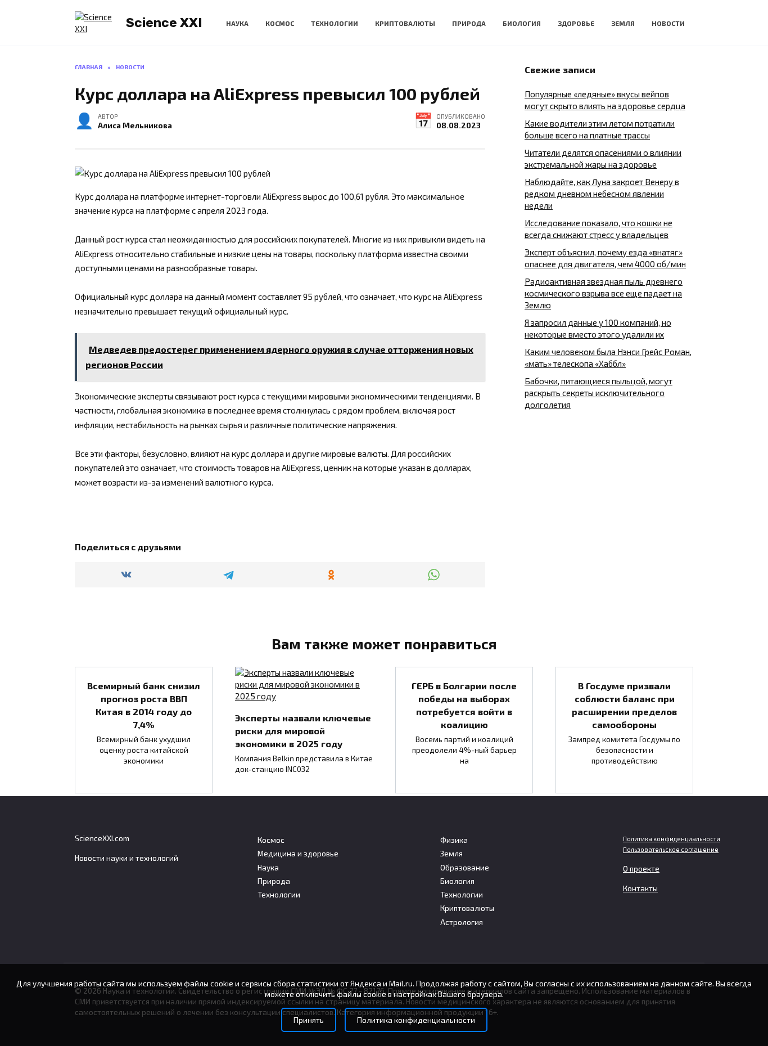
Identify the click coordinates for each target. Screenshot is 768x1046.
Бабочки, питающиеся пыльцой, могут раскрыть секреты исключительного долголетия (598, 393)
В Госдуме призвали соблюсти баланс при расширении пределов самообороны (624, 704)
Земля (623, 23)
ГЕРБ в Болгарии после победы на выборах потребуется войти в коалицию (464, 704)
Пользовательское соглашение (671, 849)
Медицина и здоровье (297, 853)
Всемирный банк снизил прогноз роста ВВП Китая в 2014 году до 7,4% (143, 704)
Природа (469, 23)
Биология (522, 23)
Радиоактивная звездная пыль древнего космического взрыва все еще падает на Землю (604, 293)
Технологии (334, 23)
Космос (279, 23)
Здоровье (576, 23)
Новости (668, 23)
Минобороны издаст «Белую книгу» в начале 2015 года (144, 856)
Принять (308, 1020)
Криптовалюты (405, 23)
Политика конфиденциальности (671, 838)
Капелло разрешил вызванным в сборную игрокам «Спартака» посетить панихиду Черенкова (464, 860)
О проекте (641, 868)
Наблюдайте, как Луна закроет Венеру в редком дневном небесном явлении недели (602, 193)
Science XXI (164, 22)
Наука (237, 23)
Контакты (640, 888)
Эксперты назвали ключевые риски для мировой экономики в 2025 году (303, 730)
